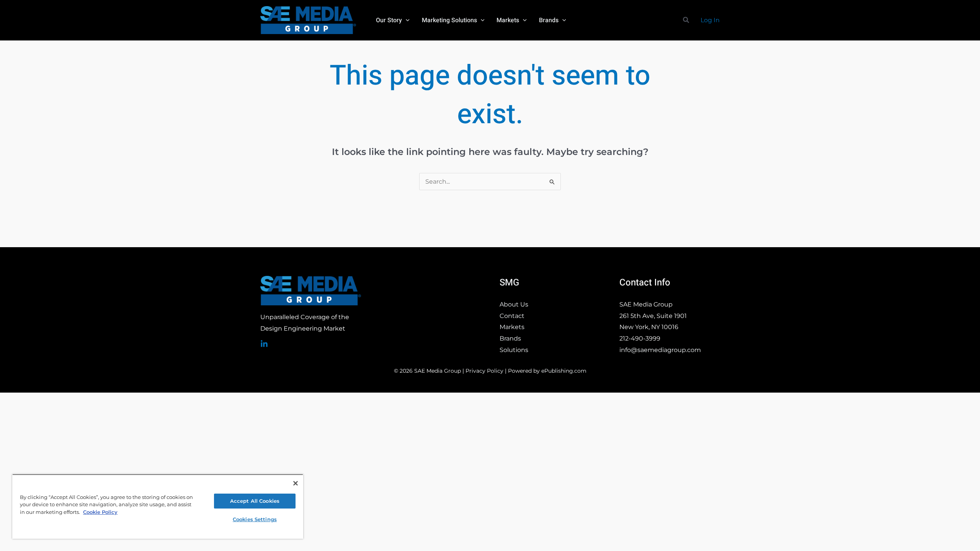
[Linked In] (264, 344)
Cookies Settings (255, 519)
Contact (512, 316)
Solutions (514, 350)
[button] (406, 20)
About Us (514, 304)
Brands (510, 338)
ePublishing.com (563, 370)
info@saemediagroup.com (660, 350)
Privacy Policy (484, 370)
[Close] (295, 483)
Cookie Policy (100, 512)
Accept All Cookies (254, 501)
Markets (512, 327)
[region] (157, 506)
